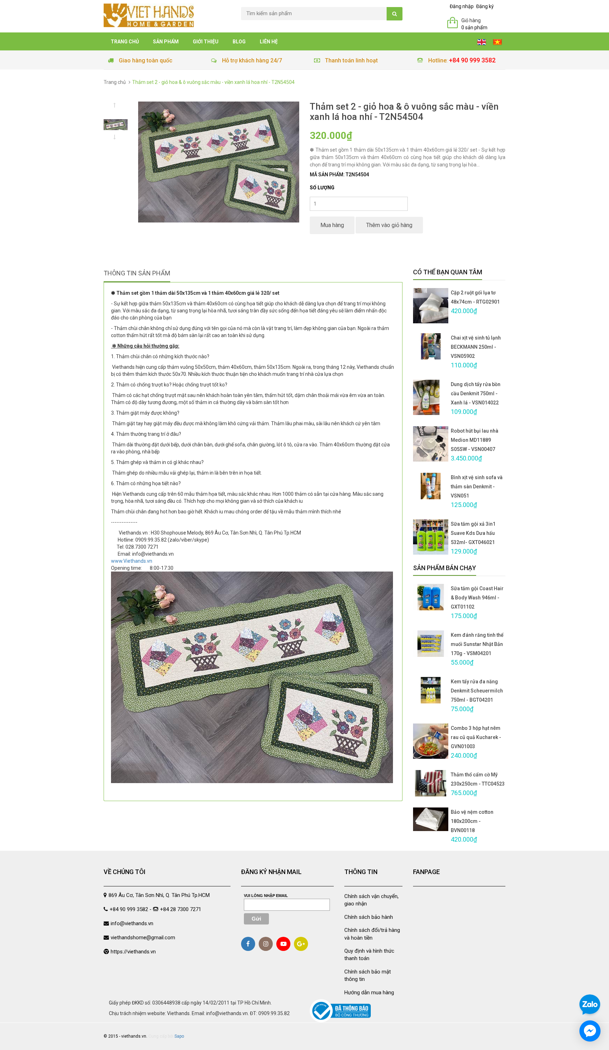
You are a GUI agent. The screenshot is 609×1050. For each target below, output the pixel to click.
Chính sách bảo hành (368, 917)
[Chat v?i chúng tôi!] (590, 1031)
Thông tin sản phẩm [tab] (137, 273)
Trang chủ (125, 41)
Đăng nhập (462, 6)
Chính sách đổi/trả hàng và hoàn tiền (372, 934)
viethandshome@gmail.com (143, 937)
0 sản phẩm (474, 27)
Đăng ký (485, 6)
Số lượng (322, 187)
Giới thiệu (206, 41)
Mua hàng (332, 225)
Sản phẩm (166, 41)
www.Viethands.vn (131, 561)
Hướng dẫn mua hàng (369, 992)
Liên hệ (269, 41)
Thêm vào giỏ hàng (389, 225)
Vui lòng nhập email (266, 895)
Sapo (179, 1036)
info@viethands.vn (132, 923)
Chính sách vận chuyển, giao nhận (371, 900)
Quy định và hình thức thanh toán (369, 955)
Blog (239, 41)
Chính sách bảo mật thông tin (367, 975)
